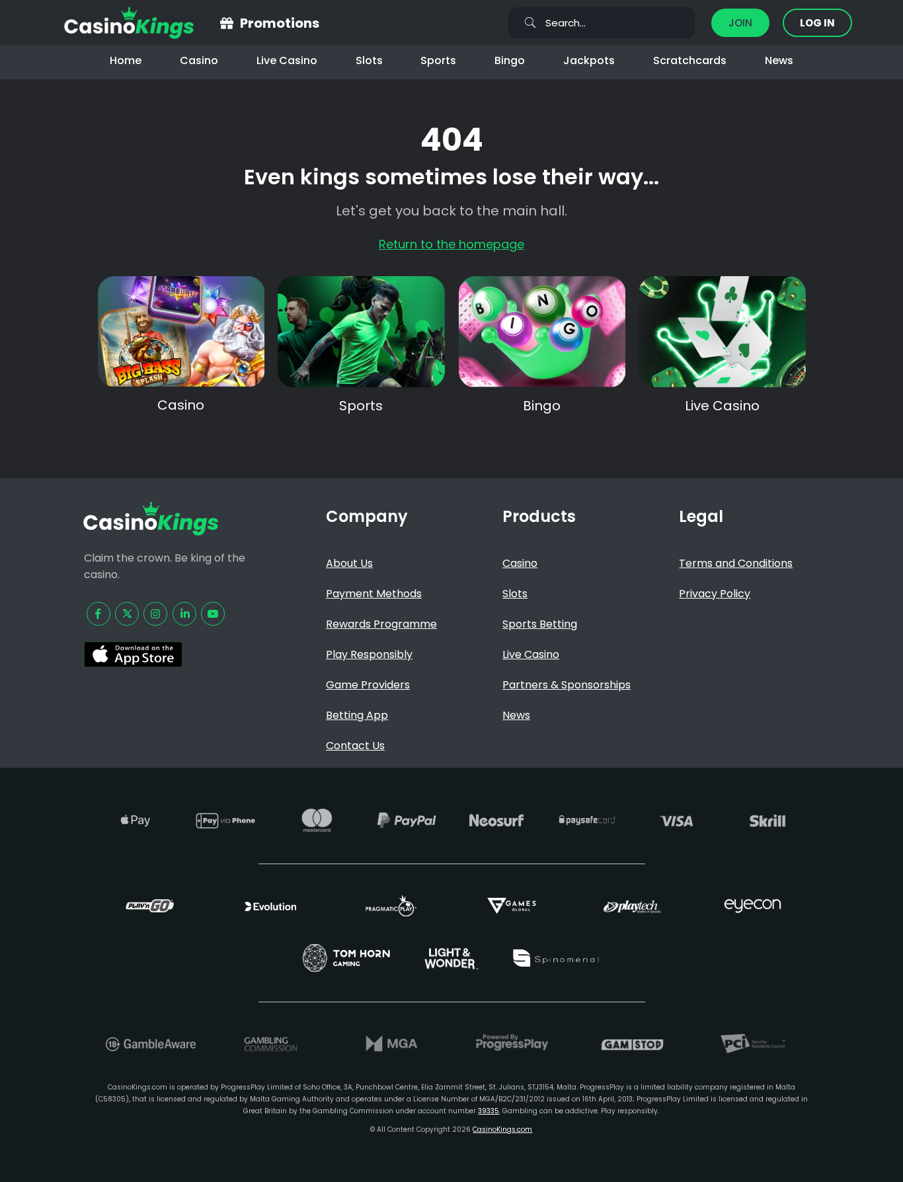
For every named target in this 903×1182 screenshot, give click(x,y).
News (779, 60)
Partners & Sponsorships (566, 684)
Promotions (279, 23)
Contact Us (355, 745)
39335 (488, 1111)
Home (125, 60)
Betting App (357, 715)
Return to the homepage (451, 244)
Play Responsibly (369, 654)
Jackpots (589, 60)
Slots (369, 60)
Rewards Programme (381, 624)
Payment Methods (374, 593)
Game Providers (368, 684)
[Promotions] (226, 23)
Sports (438, 60)
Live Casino (286, 60)
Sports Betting (539, 624)
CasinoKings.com (502, 1129)
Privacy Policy (714, 593)
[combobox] (601, 22)
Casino (199, 60)
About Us (349, 563)
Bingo (509, 60)
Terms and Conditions (736, 563)
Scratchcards (689, 60)
